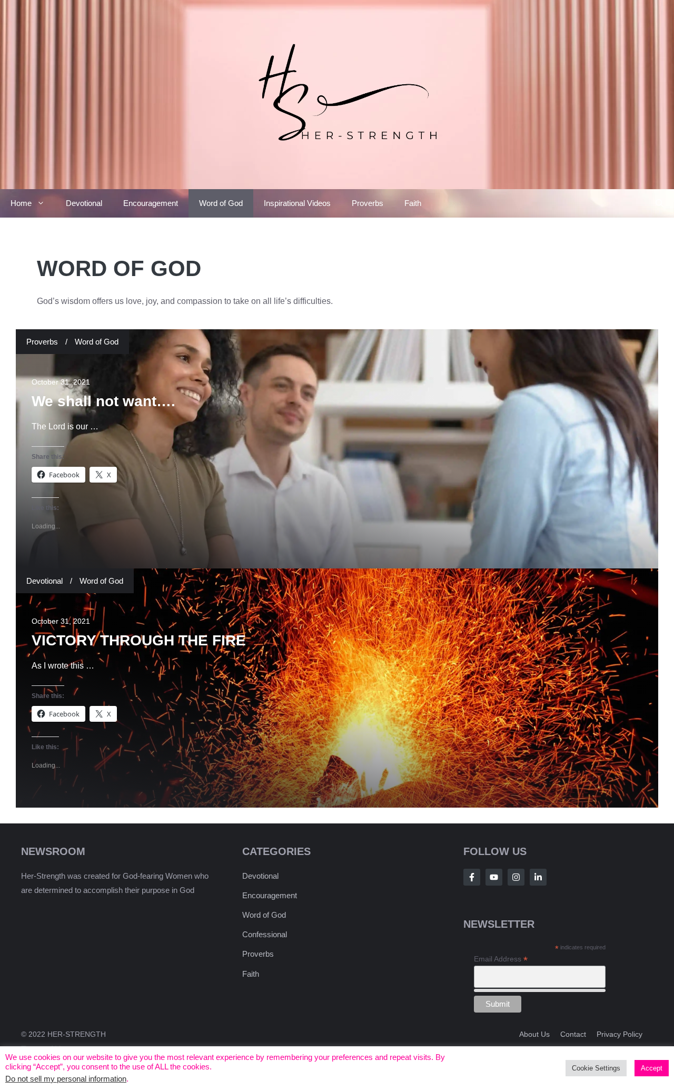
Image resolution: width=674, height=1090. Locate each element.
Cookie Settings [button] (596, 1068)
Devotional (84, 203)
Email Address (501, 959)
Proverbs (367, 203)
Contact (573, 1034)
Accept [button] (651, 1068)
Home (21, 203)
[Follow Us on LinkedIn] (538, 877)
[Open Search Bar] (659, 203)
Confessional (264, 934)
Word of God (221, 203)
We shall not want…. (103, 401)
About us (534, 1034)
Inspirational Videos (297, 203)
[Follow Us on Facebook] (471, 877)
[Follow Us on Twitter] (493, 877)
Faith (412, 203)
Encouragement (150, 203)
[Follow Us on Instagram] (516, 877)
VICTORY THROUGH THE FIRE (139, 640)
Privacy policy (619, 1034)
